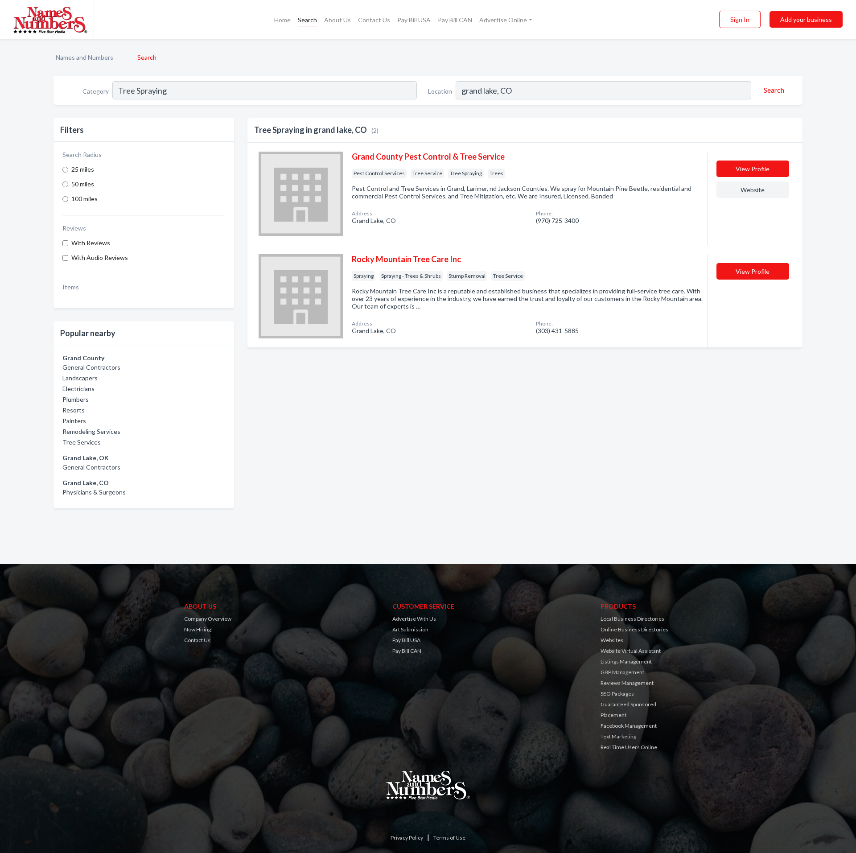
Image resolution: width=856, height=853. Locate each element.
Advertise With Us (414, 618)
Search (307, 20)
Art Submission (410, 629)
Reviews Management (627, 683)
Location (440, 91)
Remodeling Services (91, 431)
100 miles (84, 198)
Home (282, 20)
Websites (612, 640)
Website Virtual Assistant (631, 650)
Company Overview (207, 618)
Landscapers (80, 378)
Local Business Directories (632, 618)
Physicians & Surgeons (94, 492)
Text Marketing (618, 736)
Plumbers (75, 399)
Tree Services (81, 442)
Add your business (806, 19)
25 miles (82, 169)
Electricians (78, 388)
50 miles (82, 184)
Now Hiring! (198, 629)
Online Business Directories (634, 629)
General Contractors (91, 367)
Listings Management (626, 661)
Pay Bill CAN (455, 20)
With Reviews (90, 243)
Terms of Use (449, 837)
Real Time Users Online (629, 747)
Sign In (739, 19)
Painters (74, 420)
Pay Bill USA (414, 20)
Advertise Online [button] (503, 20)
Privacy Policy (407, 837)
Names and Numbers (84, 57)
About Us (337, 20)
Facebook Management (629, 725)
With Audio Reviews (99, 257)
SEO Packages (617, 693)
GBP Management (622, 672)
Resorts (73, 410)
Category (95, 91)
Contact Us (374, 20)
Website (753, 190)
